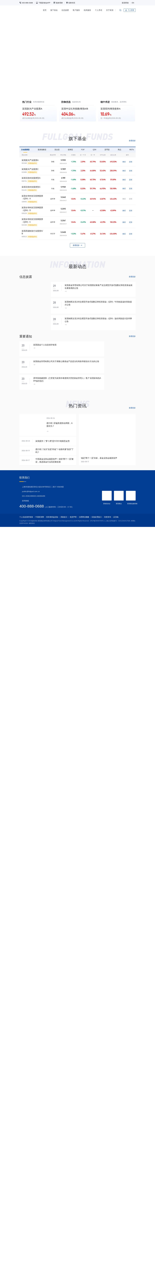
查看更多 (132, 141)
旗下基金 (54, 10)
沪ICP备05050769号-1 (97, 521)
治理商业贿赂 (84, 517)
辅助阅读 (32, 523)
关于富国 (109, 10)
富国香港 (125, 3)
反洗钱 (115, 517)
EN (133, 3)
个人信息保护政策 (26, 517)
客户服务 (76, 10)
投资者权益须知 (52, 517)
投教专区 (71, 3)
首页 (44, 10)
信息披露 (65, 10)
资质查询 (107, 517)
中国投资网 (39, 517)
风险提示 (64, 517)
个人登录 (131, 10)
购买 (124, 162)
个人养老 (98, 10)
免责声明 (73, 517)
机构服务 (87, 10)
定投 (130, 162)
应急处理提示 (97, 517)
